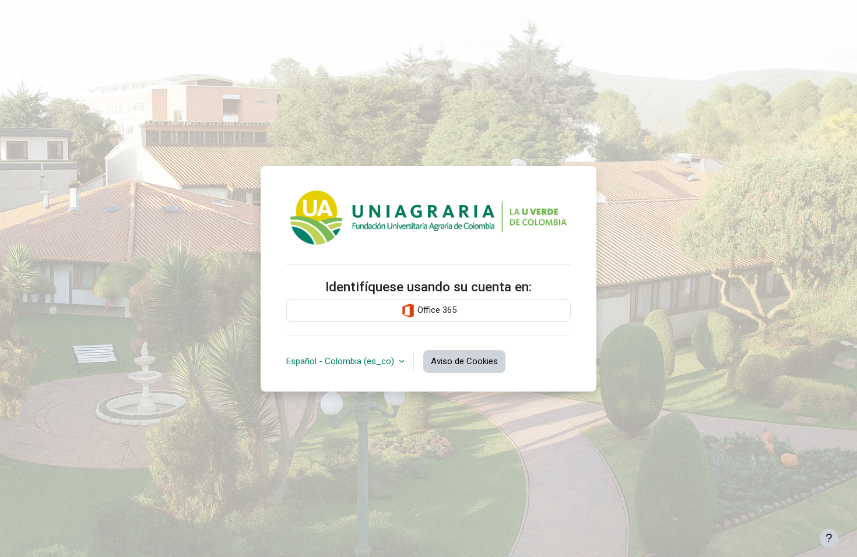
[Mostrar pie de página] (829, 538)
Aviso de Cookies (464, 361)
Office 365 (435, 310)
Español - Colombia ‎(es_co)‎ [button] (341, 361)
